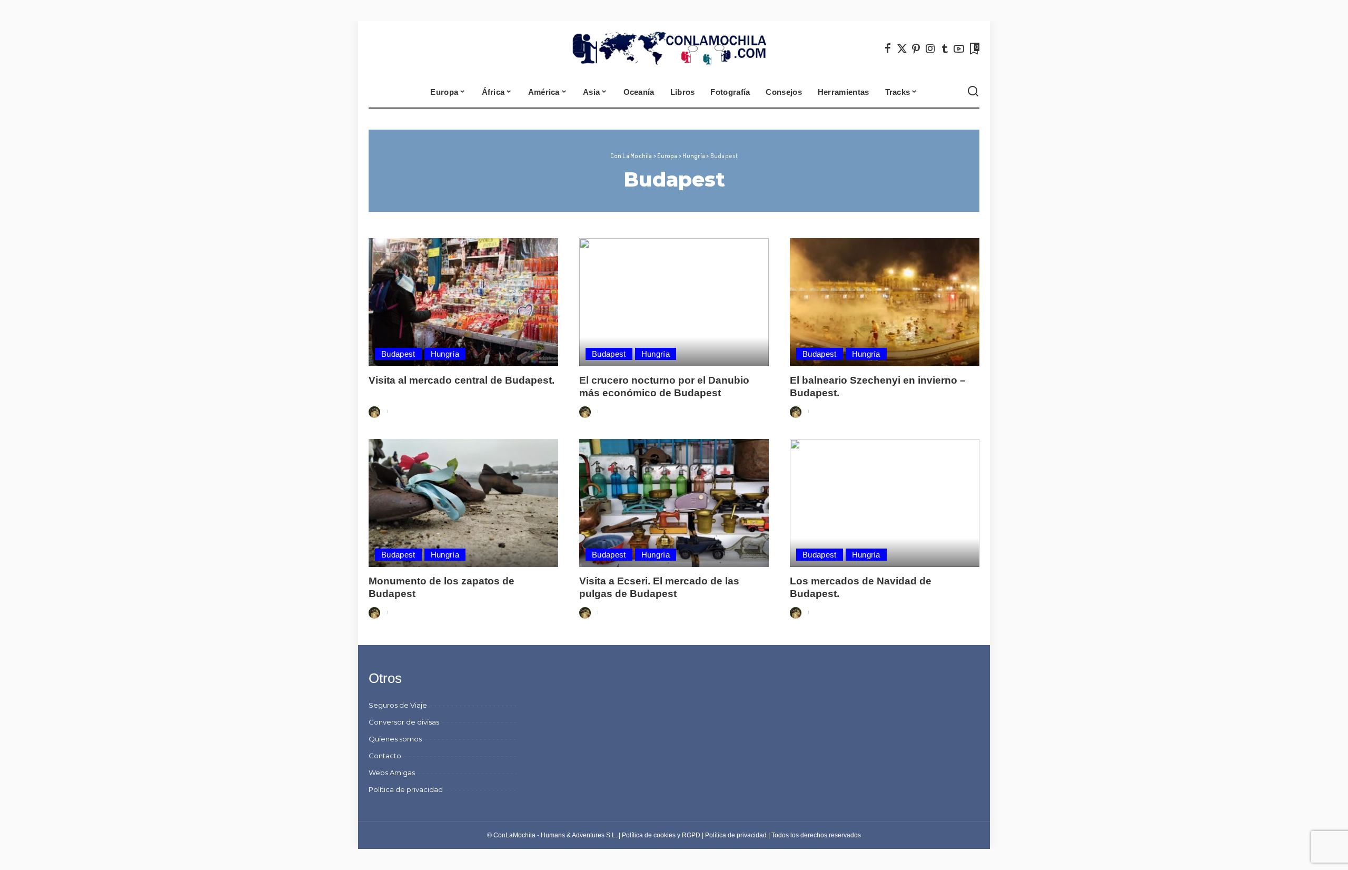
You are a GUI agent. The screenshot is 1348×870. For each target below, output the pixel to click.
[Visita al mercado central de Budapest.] (463, 302)
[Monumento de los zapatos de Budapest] (463, 503)
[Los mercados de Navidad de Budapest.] (884, 503)
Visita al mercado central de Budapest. (461, 380)
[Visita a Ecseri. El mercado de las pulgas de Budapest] (674, 503)
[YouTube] (959, 48)
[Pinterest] (916, 48)
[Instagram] (930, 48)
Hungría (445, 353)
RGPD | (693, 835)
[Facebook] (888, 48)
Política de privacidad (736, 835)
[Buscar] (973, 91)
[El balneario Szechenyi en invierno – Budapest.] (884, 302)
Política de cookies (649, 835)
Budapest (398, 353)
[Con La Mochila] (674, 48)
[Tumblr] (944, 48)
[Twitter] (902, 48)
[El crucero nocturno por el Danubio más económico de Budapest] (674, 302)
